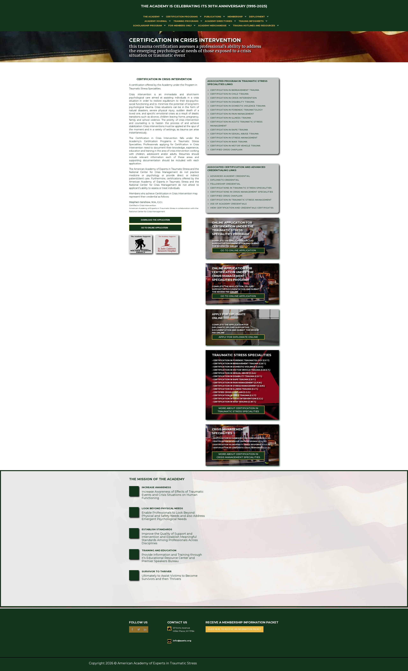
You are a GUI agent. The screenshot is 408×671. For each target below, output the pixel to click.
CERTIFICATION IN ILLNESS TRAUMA (230, 117)
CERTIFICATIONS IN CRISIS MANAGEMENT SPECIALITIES (241, 191)
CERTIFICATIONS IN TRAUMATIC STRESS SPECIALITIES (241, 188)
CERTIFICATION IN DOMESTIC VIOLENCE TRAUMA (238, 105)
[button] (151, 17)
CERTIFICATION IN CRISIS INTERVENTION (233, 98)
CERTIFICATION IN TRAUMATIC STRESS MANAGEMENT (241, 199)
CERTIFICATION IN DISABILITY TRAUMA (232, 101)
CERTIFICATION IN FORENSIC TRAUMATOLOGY (236, 109)
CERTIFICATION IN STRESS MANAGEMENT (234, 137)
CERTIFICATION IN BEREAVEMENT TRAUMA (234, 90)
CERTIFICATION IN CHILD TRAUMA (229, 94)
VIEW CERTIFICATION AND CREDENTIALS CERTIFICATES (241, 207)
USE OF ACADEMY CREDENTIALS (228, 203)
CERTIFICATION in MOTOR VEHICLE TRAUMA (235, 145)
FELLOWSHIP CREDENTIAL (225, 184)
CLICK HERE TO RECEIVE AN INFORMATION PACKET (234, 629)
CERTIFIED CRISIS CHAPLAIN (226, 149)
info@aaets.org (182, 640)
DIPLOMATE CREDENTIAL (224, 180)
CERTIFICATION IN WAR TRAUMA (228, 141)
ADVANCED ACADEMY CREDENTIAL (230, 176)
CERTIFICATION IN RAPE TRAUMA (229, 129)
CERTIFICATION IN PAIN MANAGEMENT (232, 113)
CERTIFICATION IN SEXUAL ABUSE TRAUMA (234, 133)
